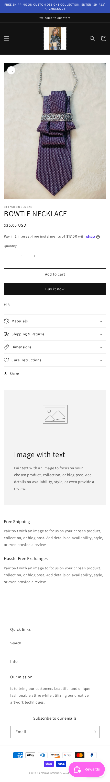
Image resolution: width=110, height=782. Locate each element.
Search (15, 643)
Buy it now (55, 288)
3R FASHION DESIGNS (48, 773)
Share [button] (14, 373)
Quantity (10, 246)
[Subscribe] (94, 732)
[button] (6, 38)
